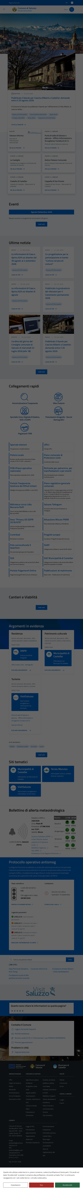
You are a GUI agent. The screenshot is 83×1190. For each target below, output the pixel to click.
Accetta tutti (67, 1185)
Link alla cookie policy (39, 1177)
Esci (41, 1185)
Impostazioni (15, 1185)
